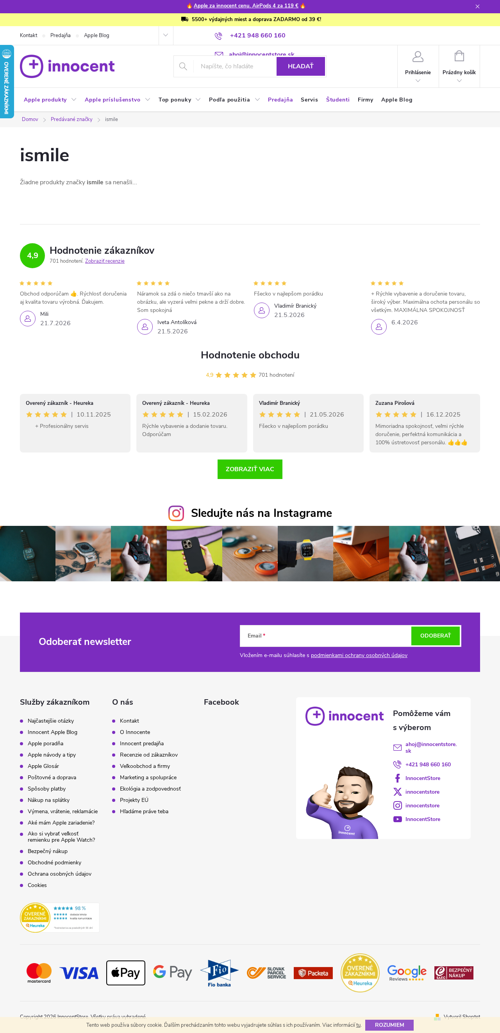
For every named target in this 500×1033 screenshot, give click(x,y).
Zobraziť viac (250, 469)
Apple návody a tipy (52, 755)
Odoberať (435, 635)
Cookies (37, 885)
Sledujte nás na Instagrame (261, 513)
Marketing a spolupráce (148, 778)
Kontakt (28, 35)
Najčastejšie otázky (51, 721)
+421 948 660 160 (428, 764)
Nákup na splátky (49, 800)
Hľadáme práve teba (144, 812)
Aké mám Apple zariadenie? (61, 823)
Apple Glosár (43, 766)
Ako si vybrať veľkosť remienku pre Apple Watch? (61, 837)
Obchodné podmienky (54, 863)
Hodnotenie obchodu (250, 355)
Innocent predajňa (142, 744)
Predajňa (60, 35)
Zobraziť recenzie (105, 261)
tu (358, 1025)
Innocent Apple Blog (52, 732)
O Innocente (135, 732)
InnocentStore (422, 778)
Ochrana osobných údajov (59, 874)
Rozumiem (389, 1025)
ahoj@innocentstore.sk (431, 748)
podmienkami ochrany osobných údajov (359, 655)
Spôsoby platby (47, 789)
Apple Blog (96, 35)
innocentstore (422, 792)
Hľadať (301, 66)
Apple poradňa (45, 744)
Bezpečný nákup (48, 851)
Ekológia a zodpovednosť (150, 789)
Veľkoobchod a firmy (145, 766)
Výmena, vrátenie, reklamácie (63, 812)
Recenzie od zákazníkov (149, 755)
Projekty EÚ (134, 800)
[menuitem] (50, 100)
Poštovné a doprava (52, 778)
